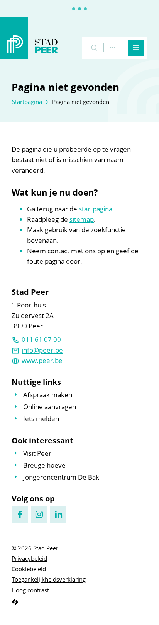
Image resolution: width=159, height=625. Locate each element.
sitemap (81, 219)
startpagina (95, 208)
